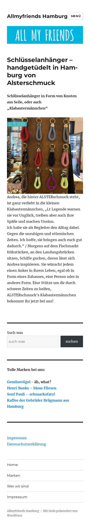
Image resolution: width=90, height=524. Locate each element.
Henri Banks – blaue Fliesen (31, 388)
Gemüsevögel (18, 382)
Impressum (17, 438)
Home (12, 465)
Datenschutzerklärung (26, 444)
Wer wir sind (18, 486)
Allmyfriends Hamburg (37, 16)
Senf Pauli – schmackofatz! (31, 394)
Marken (13, 475)
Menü (76, 16)
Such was (15, 332)
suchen (72, 341)
